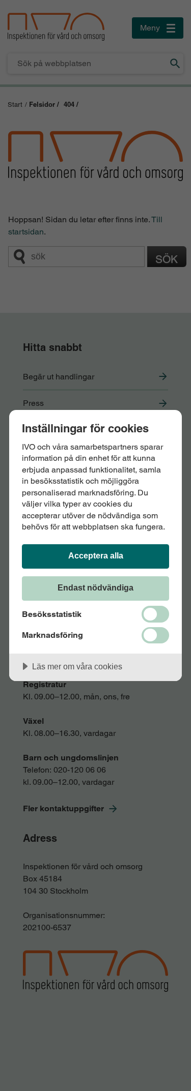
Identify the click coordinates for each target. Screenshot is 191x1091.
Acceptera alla (95, 555)
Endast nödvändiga (95, 587)
